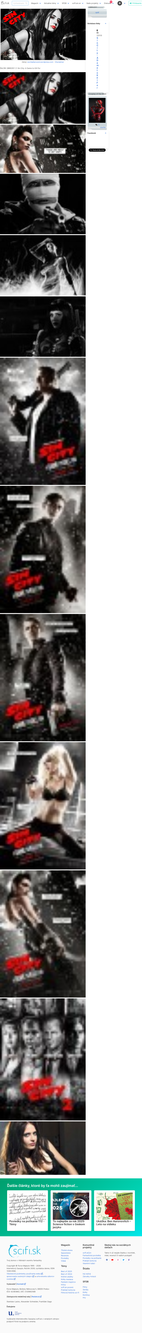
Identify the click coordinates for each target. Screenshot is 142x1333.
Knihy (85, 1292)
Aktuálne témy (50, 3)
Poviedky (65, 1258)
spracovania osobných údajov (19, 1276)
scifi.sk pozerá (67, 1287)
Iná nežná (87, 1274)
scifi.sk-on (76, 3)
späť (97, 12)
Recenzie (65, 1255)
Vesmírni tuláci (89, 1263)
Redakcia (36, 1296)
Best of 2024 (66, 1274)
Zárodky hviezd (89, 1276)
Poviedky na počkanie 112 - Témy (26, 1223)
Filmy (85, 1287)
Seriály (85, 1290)
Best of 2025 (66, 1271)
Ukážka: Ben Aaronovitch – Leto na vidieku (113, 1223)
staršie (103, 127)
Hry (84, 1297)
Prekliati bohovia (68, 1290)
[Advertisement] (97, 185)
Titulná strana (66, 1250)
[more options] (106, 23)
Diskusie (107, 2)
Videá (63, 1261)
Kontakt (20, 1284)
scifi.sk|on (87, 1253)
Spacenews (66, 1253)
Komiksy (86, 1295)
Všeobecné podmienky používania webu (24, 1274)
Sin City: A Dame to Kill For (98, 63)
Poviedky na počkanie (92, 1258)
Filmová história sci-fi (70, 1292)
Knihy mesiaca (67, 1279)
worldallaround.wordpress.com (40, 62)
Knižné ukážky (67, 1277)
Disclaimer (59, 62)
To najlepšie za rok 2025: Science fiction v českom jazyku (69, 1224)
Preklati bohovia (89, 1261)
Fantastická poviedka (92, 1255)
